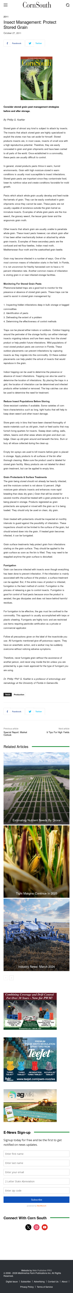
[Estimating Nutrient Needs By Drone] (36, 788)
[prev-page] (6, 977)
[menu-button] (5, 5)
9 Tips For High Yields (58, 732)
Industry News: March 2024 (36, 966)
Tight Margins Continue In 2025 (36, 893)
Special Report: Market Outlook (15, 733)
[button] (68, 5)
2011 (6, 16)
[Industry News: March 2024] (36, 935)
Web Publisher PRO (42, 1270)
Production (19, 694)
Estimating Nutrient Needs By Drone (37, 820)
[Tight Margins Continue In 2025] (36, 861)
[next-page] (11, 977)
